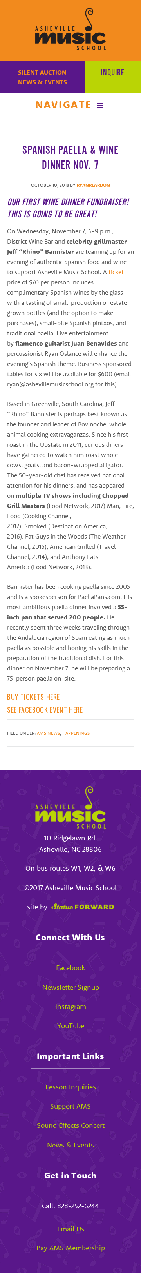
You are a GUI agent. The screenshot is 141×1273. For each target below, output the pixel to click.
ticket (116, 272)
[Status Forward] (82, 906)
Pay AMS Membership (70, 1247)
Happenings (76, 733)
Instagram (70, 1006)
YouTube (70, 1025)
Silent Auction (42, 72)
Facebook (70, 967)
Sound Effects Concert (71, 1125)
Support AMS (70, 1106)
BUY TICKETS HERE (33, 697)
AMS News (48, 733)
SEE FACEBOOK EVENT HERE (45, 710)
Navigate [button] (63, 104)
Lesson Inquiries (70, 1086)
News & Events (42, 82)
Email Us (70, 1228)
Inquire (113, 72)
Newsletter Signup (70, 987)
